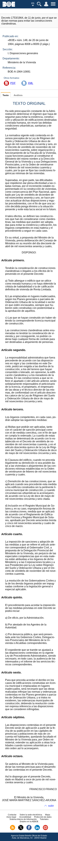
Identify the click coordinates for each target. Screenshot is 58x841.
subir (51, 805)
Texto (6, 95)
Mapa (47, 815)
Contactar (12, 815)
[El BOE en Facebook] (29, 829)
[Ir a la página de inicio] (9, 6)
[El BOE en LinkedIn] (37, 829)
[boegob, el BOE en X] (20, 829)
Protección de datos (43, 817)
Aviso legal (11, 817)
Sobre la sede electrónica (31, 815)
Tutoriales (44, 819)
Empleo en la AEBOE (29, 821)
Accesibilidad (25, 817)
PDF (13, 83)
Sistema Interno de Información (23, 819)
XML (30, 83)
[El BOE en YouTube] (45, 829)
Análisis (18, 95)
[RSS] (12, 829)
